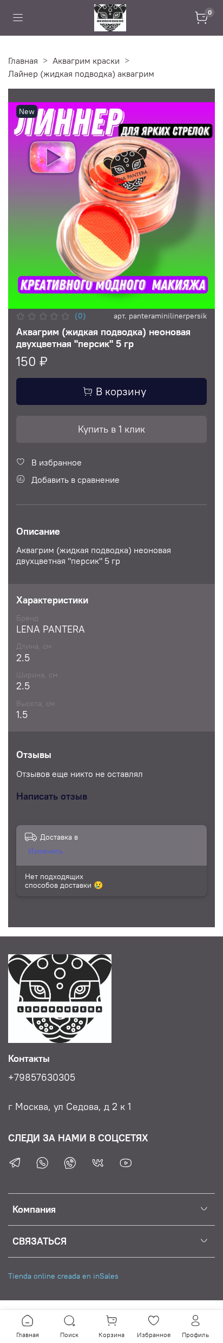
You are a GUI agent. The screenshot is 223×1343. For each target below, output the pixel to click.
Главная (23, 60)
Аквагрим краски (86, 60)
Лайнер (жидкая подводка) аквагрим (81, 73)
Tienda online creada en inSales (63, 1276)
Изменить (45, 851)
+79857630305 (41, 1077)
